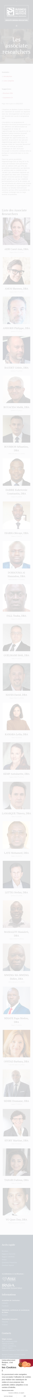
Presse (4, 1259)
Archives (5, 1325)
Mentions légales (8, 1265)
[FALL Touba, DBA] (16, 598)
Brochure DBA (8, 93)
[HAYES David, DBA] (16, 677)
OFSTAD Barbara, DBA (16, 1061)
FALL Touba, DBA (16, 615)
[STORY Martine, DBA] (16, 1122)
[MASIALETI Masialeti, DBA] (16, 914)
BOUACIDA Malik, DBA (16, 407)
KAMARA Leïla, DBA (16, 734)
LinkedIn (5, 1303)
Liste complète (8, 81)
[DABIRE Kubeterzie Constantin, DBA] (16, 472)
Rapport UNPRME (8, 1257)
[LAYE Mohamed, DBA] (16, 835)
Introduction (7, 76)
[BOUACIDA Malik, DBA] (16, 389)
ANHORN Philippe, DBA (16, 328)
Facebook (5, 1306)
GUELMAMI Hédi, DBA (16, 655)
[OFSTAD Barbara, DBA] (16, 1043)
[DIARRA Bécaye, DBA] (16, 515)
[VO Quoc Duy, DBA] (16, 1201)
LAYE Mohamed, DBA (16, 853)
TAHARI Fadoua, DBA (16, 1180)
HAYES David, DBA (16, 694)
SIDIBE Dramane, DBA (16, 1101)
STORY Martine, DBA (16, 1140)
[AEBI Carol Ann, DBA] (16, 231)
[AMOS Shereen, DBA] (16, 271)
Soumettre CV (8, 98)
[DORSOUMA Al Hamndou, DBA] (16, 554)
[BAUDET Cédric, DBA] (16, 350)
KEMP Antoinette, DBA (16, 773)
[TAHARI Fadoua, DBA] (16, 1162)
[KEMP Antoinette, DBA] (16, 756)
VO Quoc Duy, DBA (16, 1219)
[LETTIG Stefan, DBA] (16, 874)
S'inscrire (5, 1322)
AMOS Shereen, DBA (16, 288)
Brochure (5, 1251)
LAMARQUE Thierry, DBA (16, 813)
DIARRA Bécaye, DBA (16, 533)
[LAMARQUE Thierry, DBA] (16, 795)
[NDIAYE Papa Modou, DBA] (16, 1000)
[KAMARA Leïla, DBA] (16, 716)
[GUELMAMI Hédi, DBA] (16, 637)
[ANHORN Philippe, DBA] (16, 310)
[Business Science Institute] (16, 13)
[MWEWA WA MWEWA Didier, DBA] (16, 957)
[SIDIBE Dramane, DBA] (16, 1083)
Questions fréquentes (9, 1262)
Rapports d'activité (8, 1254)
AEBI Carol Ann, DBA (16, 249)
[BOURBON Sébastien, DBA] (16, 429)
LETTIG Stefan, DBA (16, 892)
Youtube (4, 1315)
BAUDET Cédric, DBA (16, 367)
